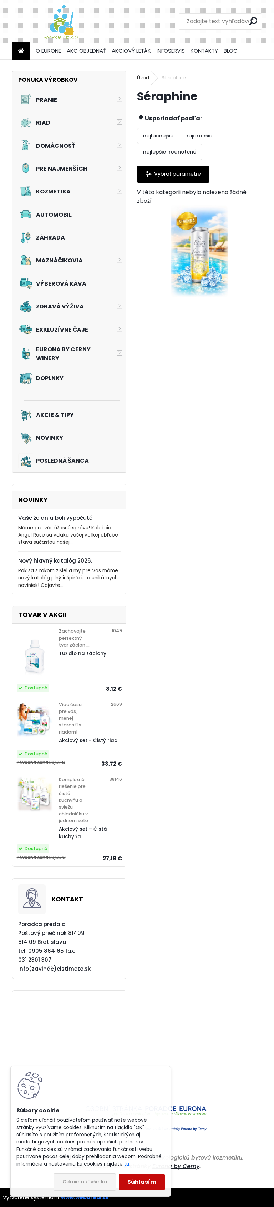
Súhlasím (141, 1182)
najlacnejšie (158, 135)
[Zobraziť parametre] (173, 174)
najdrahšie (198, 135)
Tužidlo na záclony (82, 653)
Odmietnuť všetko (84, 1181)
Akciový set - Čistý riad (88, 740)
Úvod (143, 77)
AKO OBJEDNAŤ (86, 51)
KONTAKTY (204, 51)
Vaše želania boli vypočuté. (55, 518)
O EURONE (48, 51)
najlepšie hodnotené (169, 151)
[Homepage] (21, 51)
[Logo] (61, 21)
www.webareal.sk (85, 1197)
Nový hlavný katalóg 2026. (55, 560)
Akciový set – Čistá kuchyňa (83, 833)
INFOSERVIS (171, 51)
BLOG (231, 51)
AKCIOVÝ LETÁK (131, 51)
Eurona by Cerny (175, 1166)
